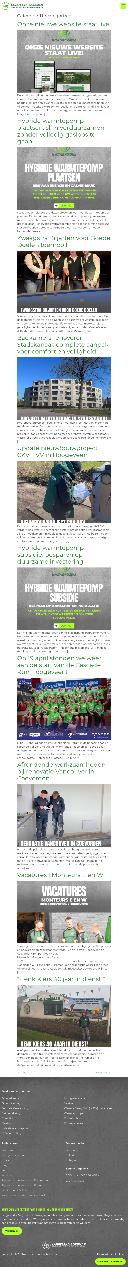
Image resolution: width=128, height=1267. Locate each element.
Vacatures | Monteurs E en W (60, 875)
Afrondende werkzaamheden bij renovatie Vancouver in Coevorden (61, 771)
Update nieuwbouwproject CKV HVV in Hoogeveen (57, 451)
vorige (22, 1072)
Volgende (103, 1072)
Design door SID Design (111, 1254)
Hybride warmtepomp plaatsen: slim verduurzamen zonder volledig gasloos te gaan (60, 131)
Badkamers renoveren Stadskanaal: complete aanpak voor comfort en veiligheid (62, 344)
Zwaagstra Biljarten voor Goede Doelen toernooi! (63, 241)
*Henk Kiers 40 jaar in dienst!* (61, 979)
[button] (123, 6)
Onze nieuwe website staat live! (64, 24)
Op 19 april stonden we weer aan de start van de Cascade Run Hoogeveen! (59, 664)
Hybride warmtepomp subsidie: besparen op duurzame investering (50, 554)
